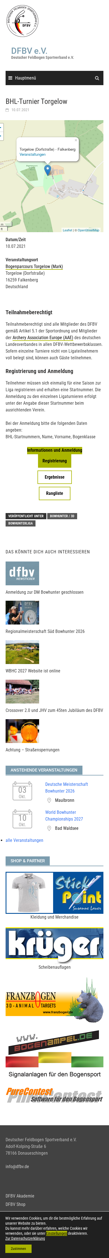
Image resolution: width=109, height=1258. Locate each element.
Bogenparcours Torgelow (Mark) (34, 266)
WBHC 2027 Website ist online (33, 671)
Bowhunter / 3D (62, 516)
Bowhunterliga (20, 523)
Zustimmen (18, 1249)
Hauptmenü (25, 78)
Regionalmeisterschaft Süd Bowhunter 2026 (45, 631)
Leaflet (67, 230)
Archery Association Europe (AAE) (43, 337)
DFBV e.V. (29, 51)
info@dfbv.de (17, 1166)
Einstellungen (56, 1233)
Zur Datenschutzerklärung (25, 1238)
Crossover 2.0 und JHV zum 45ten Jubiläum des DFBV (54, 710)
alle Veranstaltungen (24, 840)
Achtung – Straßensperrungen (33, 750)
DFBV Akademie (20, 1196)
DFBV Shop (15, 1204)
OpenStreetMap (88, 230)
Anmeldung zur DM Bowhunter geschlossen (45, 592)
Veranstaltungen (33, 154)
